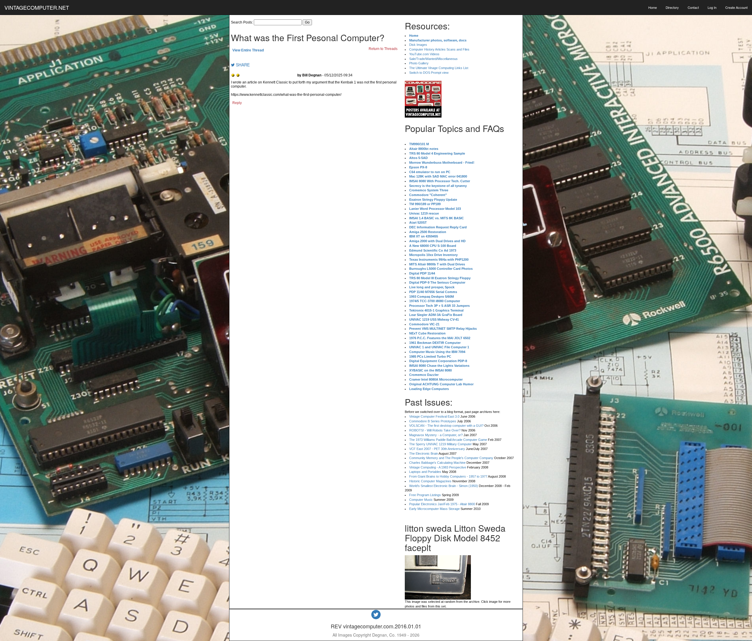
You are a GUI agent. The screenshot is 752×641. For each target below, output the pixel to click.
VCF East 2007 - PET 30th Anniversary (437, 449)
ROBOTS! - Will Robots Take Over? (435, 430)
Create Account (736, 7)
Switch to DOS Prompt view (429, 72)
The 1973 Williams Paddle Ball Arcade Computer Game (448, 439)
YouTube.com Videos (424, 54)
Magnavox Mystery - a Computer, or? (436, 435)
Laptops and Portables (425, 471)
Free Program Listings (425, 495)
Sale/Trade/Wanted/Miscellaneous (433, 59)
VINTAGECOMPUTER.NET (36, 7)
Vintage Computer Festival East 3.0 (434, 416)
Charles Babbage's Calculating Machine (437, 462)
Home (652, 7)
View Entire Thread (248, 50)
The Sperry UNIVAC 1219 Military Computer (440, 444)
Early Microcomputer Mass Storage (434, 509)
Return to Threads (383, 49)
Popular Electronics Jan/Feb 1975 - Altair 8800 (442, 504)
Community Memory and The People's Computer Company (451, 458)
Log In (712, 7)
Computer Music (421, 499)
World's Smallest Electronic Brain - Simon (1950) (443, 486)
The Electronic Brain (423, 453)
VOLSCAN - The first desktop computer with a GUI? (446, 425)
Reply (237, 103)
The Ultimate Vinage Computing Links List (438, 68)
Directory (672, 7)
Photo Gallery (419, 63)
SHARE (242, 65)
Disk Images (418, 44)
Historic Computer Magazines (430, 481)
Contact (693, 7)
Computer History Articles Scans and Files (439, 49)
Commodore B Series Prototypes (432, 421)
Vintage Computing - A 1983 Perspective (437, 467)
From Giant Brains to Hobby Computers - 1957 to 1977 (448, 476)
